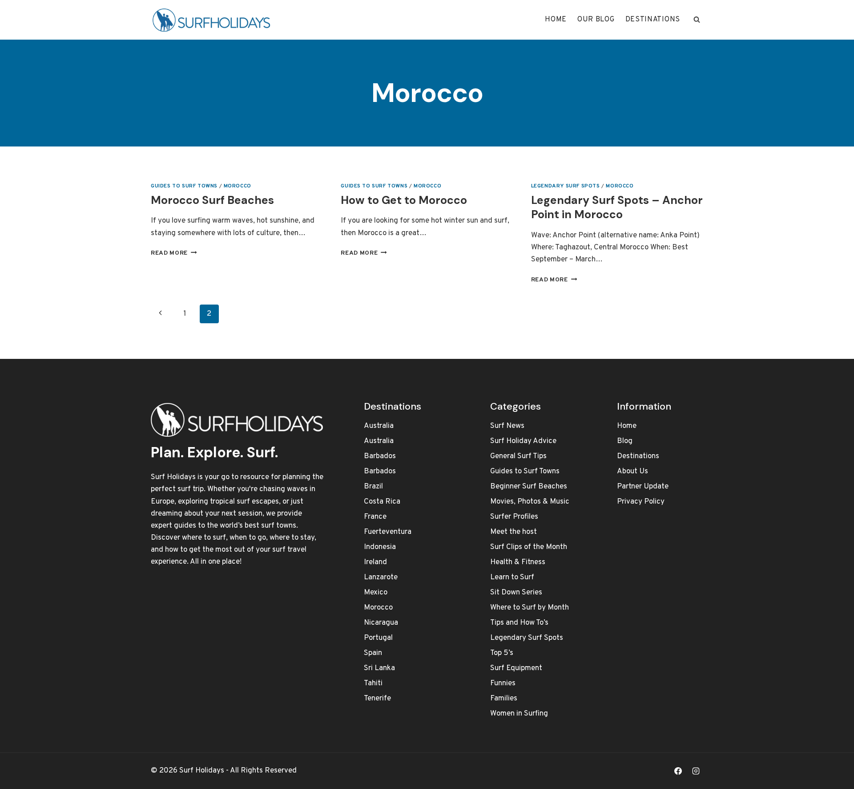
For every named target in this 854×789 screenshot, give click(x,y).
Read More (174, 253)
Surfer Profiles (514, 517)
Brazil (373, 487)
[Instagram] (695, 770)
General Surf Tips (518, 456)
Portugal (378, 638)
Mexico (375, 593)
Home (556, 19)
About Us (632, 471)
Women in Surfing (519, 714)
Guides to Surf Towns (184, 186)
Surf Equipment (516, 668)
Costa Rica (382, 502)
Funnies (503, 683)
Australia (379, 426)
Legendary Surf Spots (565, 186)
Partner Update (643, 487)
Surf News (507, 426)
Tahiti (373, 683)
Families (503, 699)
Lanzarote (381, 577)
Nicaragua (381, 623)
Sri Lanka (379, 668)
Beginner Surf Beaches (528, 487)
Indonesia (380, 547)
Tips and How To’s (519, 623)
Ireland (375, 562)
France (375, 517)
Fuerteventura (387, 532)
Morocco (237, 186)
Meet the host (513, 532)
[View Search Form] (696, 19)
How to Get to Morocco (404, 200)
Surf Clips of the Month (528, 547)
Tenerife (377, 699)
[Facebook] (678, 770)
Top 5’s (501, 653)
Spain (373, 653)
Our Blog (596, 19)
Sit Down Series (516, 593)
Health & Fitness (517, 562)
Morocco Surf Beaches (212, 200)
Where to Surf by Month (529, 608)
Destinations (652, 19)
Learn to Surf (512, 577)
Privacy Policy (641, 502)
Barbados (380, 456)
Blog (624, 441)
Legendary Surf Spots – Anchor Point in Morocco (617, 207)
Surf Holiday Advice (523, 441)
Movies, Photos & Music (529, 502)
